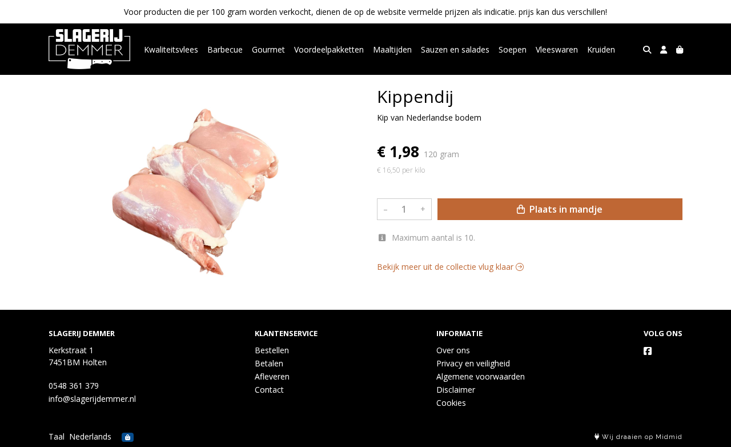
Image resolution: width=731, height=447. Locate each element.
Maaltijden (392, 49)
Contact (269, 389)
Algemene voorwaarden (480, 376)
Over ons (453, 350)
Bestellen (272, 350)
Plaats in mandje (565, 209)
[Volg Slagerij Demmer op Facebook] (648, 351)
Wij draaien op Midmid (641, 437)
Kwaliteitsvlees (171, 49)
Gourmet (268, 49)
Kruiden (601, 49)
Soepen (513, 49)
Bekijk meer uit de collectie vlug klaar (446, 266)
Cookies (451, 402)
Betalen (269, 363)
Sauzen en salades (455, 49)
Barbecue (225, 49)
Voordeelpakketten (329, 49)
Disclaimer (455, 389)
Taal (57, 436)
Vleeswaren (557, 49)
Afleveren (272, 376)
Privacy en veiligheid (473, 363)
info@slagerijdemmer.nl (92, 398)
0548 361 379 (74, 385)
